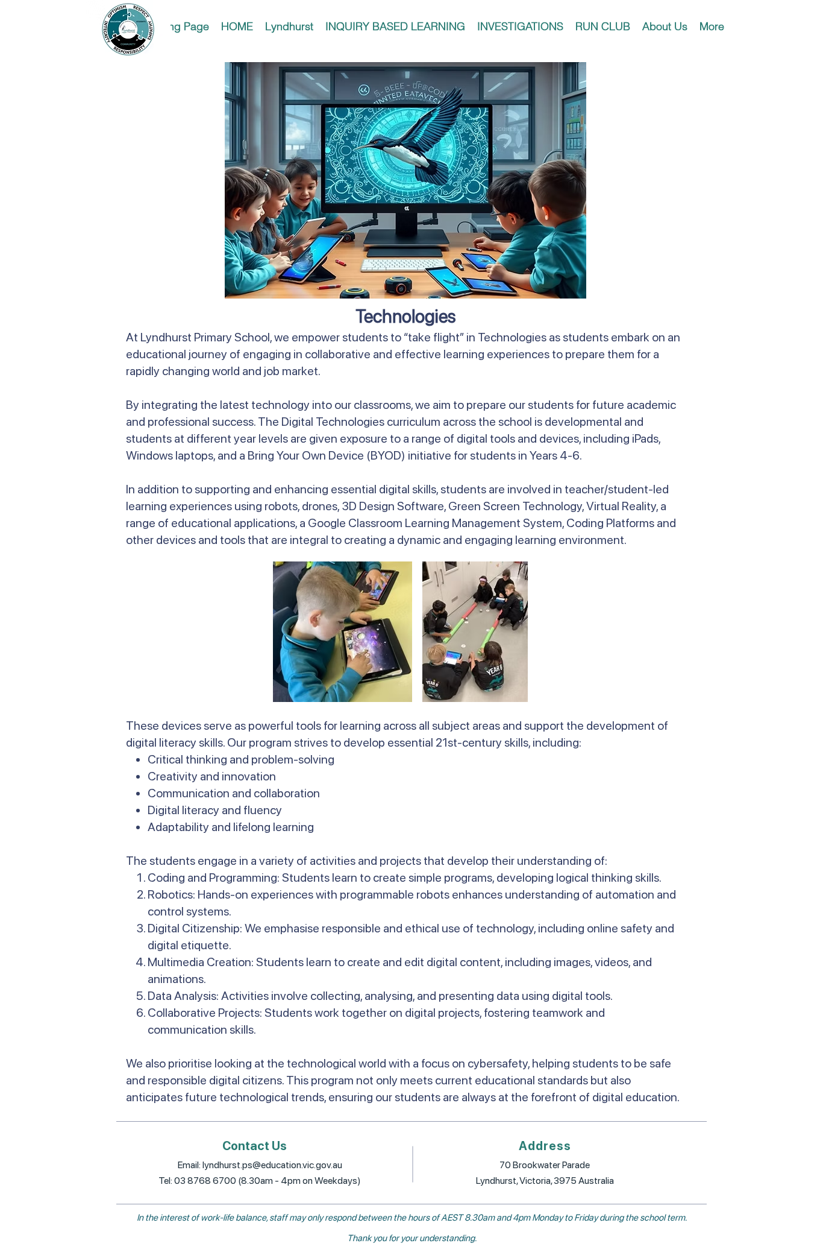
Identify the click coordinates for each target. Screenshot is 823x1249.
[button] (289, 26)
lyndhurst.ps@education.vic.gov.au (272, 1165)
